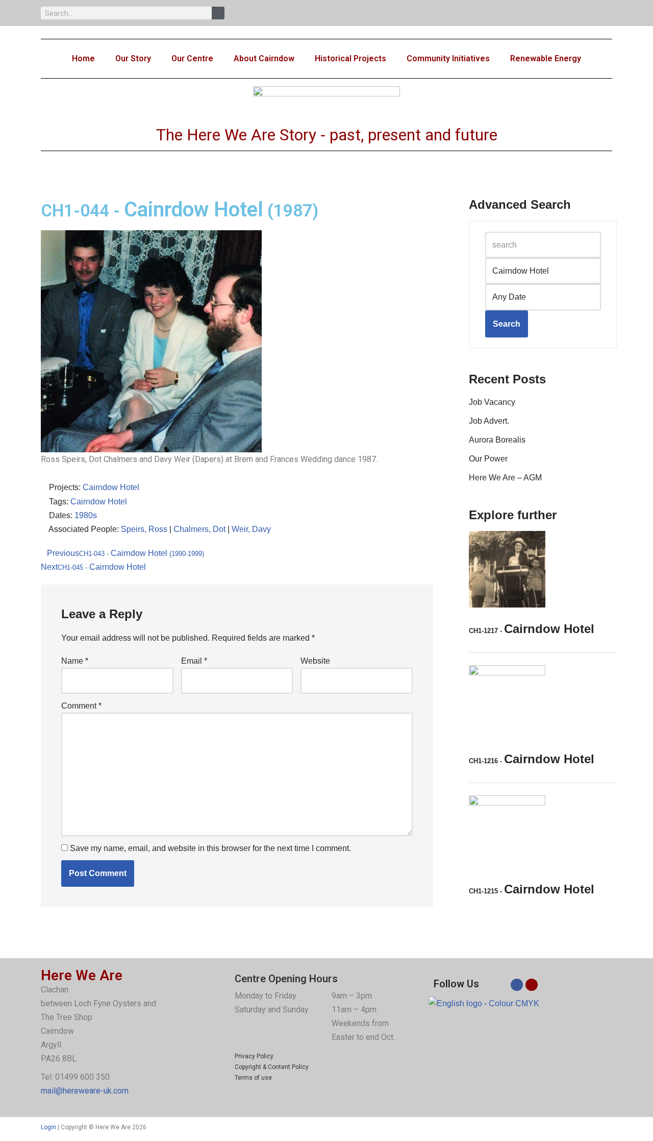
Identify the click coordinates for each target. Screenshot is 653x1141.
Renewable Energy (545, 58)
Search (506, 324)
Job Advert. (489, 421)
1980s (85, 515)
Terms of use (253, 1077)
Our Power (488, 458)
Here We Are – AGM (505, 477)
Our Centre (192, 58)
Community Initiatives (448, 58)
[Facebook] (517, 985)
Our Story (133, 58)
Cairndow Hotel (111, 487)
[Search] (218, 13)
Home (83, 58)
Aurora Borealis (497, 439)
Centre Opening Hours (286, 979)
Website (315, 661)
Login (48, 1127)
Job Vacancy (492, 402)
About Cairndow (264, 58)
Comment (81, 705)
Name (74, 661)
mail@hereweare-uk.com (85, 1091)
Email (194, 661)
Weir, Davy (251, 529)
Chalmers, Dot (199, 529)
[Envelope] (531, 985)
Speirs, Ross (144, 529)
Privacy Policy (254, 1056)
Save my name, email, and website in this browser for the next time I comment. (210, 848)
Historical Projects (350, 58)
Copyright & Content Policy (272, 1067)
